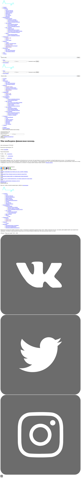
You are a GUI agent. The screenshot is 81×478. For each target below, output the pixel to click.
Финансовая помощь (12, 211)
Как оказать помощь (12, 25)
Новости (5, 41)
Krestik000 (6, 149)
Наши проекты (9, 12)
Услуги (7, 39)
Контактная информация (11, 226)
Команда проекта (9, 199)
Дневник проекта (9, 11)
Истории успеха (9, 44)
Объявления (5, 36)
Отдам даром (8, 40)
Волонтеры (5, 48)
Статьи (7, 42)
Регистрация (5, 62)
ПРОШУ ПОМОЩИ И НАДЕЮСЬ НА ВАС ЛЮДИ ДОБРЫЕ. (14, 171)
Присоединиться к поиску (13, 29)
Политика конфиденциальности (12, 227)
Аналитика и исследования (11, 45)
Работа (7, 33)
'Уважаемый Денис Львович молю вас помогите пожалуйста (14, 174)
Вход (4, 60)
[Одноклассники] (3, 168)
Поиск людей (11, 28)
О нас (7, 9)
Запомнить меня (32, 61)
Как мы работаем (9, 10)
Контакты (8, 16)
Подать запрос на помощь (13, 208)
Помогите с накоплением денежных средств (10, 180)
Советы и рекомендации (11, 43)
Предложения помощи (13, 24)
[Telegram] (5, 168)
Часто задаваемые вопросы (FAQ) (15, 209)
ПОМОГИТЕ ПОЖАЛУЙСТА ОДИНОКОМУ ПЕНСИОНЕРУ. (14, 176)
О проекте (5, 8)
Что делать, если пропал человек (15, 31)
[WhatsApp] (10, 168)
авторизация (25, 185)
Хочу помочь (8, 210)
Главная (4, 7)
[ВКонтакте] (1, 168)
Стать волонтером (12, 212)
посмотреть (9, 153)
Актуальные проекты (10, 51)
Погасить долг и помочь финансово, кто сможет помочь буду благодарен (16, 178)
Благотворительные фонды (11, 200)
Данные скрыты (49, 162)
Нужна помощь (9, 18)
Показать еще (3, 182)
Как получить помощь (13, 20)
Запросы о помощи (12, 19)
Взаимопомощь (6, 17)
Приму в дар (8, 37)
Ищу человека (9, 27)
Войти (37, 61)
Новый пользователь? (8, 136)
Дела (4, 52)
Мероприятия (8, 46)
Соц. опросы (8, 15)
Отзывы (5, 53)
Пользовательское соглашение (12, 225)
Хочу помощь (8, 23)
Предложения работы (12, 34)
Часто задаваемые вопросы (14, 21)
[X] (6, 168)
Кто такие (8, 49)
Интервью (8, 14)
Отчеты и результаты (10, 197)
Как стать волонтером (10, 50)
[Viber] (8, 168)
